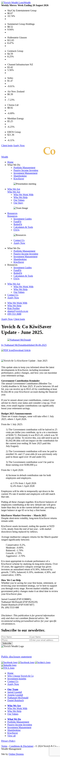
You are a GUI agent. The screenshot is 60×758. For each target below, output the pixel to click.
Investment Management (25, 173)
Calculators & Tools (23, 227)
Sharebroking (20, 176)
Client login (7, 145)
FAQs (16, 230)
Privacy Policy (8, 741)
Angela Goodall (15, 695)
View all (11, 735)
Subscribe (6, 643)
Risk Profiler (13, 308)
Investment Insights (16, 678)
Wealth (27, 2)
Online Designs (16, 754)
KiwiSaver (19, 178)
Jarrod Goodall (14, 692)
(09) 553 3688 (14, 314)
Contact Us (19, 240)
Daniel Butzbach (15, 700)
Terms (4, 746)
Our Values (19, 200)
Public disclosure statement (16, 656)
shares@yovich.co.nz (17, 311)
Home (10, 162)
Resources (12, 213)
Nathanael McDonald (17, 697)
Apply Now (19, 145)
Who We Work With (23, 194)
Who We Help (21, 197)
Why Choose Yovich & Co (20, 676)
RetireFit (18, 224)
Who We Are (13, 189)
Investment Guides (23, 218)
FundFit (17, 221)
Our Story (18, 203)
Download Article (22, 350)
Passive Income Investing (26, 170)
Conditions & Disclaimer (21, 746)
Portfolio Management (24, 167)
